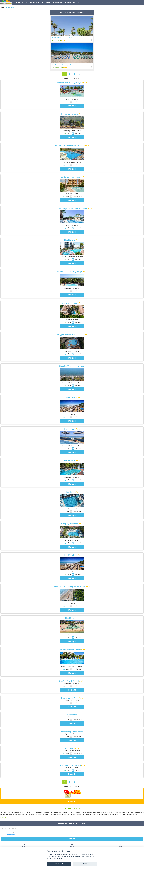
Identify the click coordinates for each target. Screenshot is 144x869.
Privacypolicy (24, 847)
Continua (3, 818)
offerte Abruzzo (32, 3)
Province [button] (57, 3)
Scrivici (120, 847)
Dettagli (72, 105)
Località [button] (46, 3)
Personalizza (58, 858)
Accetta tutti (59, 864)
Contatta (72, 689)
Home (19, 3)
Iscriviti (72, 838)
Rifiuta (85, 864)
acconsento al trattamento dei (12, 834)
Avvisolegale (72, 847)
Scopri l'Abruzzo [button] (72, 3)
